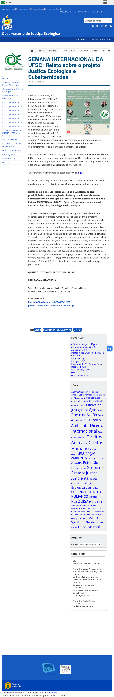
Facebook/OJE (78, 358)
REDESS (89, 511)
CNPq (38, 329)
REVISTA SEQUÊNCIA (81, 369)
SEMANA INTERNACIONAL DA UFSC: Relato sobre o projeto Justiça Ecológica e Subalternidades (65, 68)
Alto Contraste (82, 12)
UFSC (73, 372)
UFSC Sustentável (79, 375)
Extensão (90, 462)
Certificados (76, 401)
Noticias (6, 162)
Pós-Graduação (78, 511)
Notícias (41, 51)
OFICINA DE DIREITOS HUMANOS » (12, 145)
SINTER (77, 329)
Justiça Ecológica (81, 485)
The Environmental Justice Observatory (11, 83)
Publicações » (8, 154)
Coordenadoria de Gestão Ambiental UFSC (83, 348)
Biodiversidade (92, 397)
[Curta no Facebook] (93, 26)
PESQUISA (79, 501)
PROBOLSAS (78, 508)
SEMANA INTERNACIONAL (57, 329)
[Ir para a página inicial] (31, 51)
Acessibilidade (66, 12)
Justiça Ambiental (84, 475)
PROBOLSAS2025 (93, 508)
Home (5, 78)
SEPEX (94, 518)
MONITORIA (92, 487)
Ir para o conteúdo (9, 9)
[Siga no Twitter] (97, 26)
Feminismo (78, 468)
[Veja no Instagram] (106, 26)
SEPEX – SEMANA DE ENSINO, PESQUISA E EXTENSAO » (12, 133)
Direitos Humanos (87, 445)
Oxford (92, 496)
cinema (75, 405)
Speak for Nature (83, 522)
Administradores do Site (101, 39)
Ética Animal (89, 526)
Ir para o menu (25, 9)
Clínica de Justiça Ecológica (10, 97)
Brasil (9, 2)
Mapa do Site (96, 12)
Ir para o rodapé (54, 9)
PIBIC (92, 502)
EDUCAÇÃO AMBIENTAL (83, 455)
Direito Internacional (87, 428)
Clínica (83, 405)
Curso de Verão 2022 (12, 114)
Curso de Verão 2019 (12, 126)
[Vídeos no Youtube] (102, 26)
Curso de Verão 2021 (12, 118)
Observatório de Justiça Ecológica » (13, 90)
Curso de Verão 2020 (12, 122)
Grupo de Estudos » (11, 150)
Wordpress (52, 692)
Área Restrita (82, 39)
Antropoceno (91, 394)
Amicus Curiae (91, 391)
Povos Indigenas (88, 505)
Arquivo (75, 544)
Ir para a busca (39, 9)
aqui (80, 172)
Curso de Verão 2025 (12, 102)
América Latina (77, 394)
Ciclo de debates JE (93, 401)
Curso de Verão (84, 414)
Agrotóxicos (78, 391)
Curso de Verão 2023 (12, 110)
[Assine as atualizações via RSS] (111, 26)
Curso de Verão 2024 (12, 106)
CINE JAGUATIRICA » (11, 139)
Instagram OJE (78, 361)
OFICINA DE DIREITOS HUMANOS (87, 494)
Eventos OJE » (8, 158)
